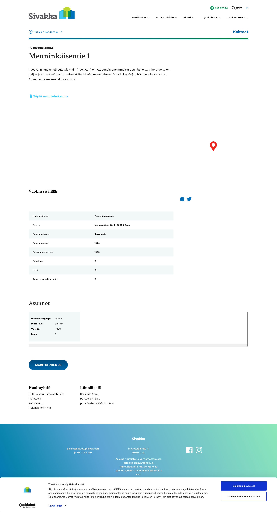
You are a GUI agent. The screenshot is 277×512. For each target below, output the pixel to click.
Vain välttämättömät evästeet (244, 496)
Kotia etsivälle (164, 17)
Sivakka (188, 17)
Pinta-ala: (36, 323)
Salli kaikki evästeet (244, 486)
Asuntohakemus (48, 365)
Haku (239, 8)
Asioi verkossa (236, 17)
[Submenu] (148, 17)
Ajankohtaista (211, 17)
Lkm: (34, 334)
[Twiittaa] (189, 198)
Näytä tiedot (55, 505)
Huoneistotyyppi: (41, 318)
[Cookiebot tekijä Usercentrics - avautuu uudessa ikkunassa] (27, 505)
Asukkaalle (139, 17)
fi (247, 8)
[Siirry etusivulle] (52, 12)
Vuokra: (35, 329)
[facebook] (189, 449)
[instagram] (199, 449)
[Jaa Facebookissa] (182, 198)
